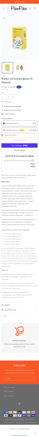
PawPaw (11, 419)
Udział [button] (5, 316)
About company (9, 391)
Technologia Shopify (18, 419)
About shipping (8, 396)
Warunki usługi (20, 422)
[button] (4, 8)
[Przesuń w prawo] (24, 356)
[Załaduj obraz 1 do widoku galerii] (7, 67)
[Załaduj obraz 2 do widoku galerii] (19, 67)
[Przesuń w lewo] (15, 356)
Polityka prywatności (9, 422)
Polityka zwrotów (29, 419)
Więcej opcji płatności (19, 150)
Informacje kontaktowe (31, 422)
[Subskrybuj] (33, 378)
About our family (9, 387)
